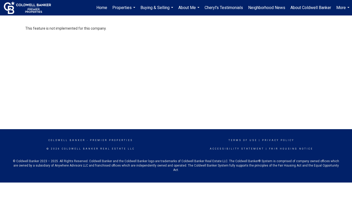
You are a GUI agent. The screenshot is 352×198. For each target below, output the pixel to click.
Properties (124, 10)
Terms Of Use (243, 140)
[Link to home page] (30, 7)
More (343, 10)
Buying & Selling (157, 10)
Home (101, 7)
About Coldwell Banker (310, 7)
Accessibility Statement (237, 148)
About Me (189, 10)
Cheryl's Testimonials (224, 7)
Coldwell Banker (66, 140)
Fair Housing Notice (291, 148)
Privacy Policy (278, 140)
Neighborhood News (266, 7)
